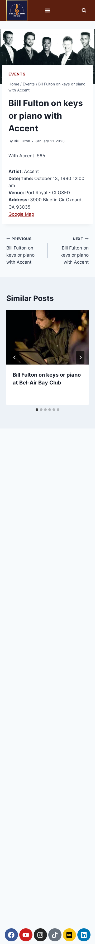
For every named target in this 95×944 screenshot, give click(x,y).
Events (17, 74)
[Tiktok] (54, 934)
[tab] (37, 409)
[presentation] (47, 337)
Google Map (21, 214)
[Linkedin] (84, 934)
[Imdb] (69, 934)
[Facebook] (11, 934)
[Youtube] (25, 934)
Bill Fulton (22, 141)
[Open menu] (48, 10)
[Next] (80, 357)
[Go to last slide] (15, 357)
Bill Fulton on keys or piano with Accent (20, 251)
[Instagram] (40, 934)
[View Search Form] (84, 10)
